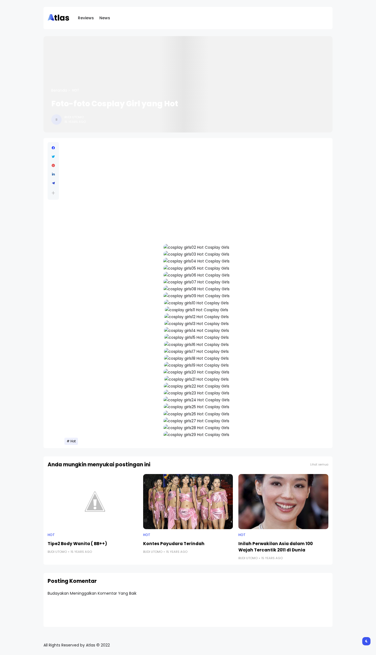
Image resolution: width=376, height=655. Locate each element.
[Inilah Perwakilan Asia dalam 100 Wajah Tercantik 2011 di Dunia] (283, 501)
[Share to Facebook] (53, 148)
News (104, 18)
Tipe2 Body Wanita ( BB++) (77, 543)
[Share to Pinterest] (53, 165)
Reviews (86, 18)
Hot (75, 90)
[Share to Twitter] (53, 156)
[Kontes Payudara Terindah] (188, 501)
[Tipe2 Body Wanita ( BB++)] (93, 501)
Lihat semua (319, 464)
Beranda (59, 90)
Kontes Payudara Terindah (174, 543)
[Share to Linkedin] (53, 174)
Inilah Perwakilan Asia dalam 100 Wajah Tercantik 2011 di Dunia (275, 547)
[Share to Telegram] (53, 183)
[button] (53, 193)
